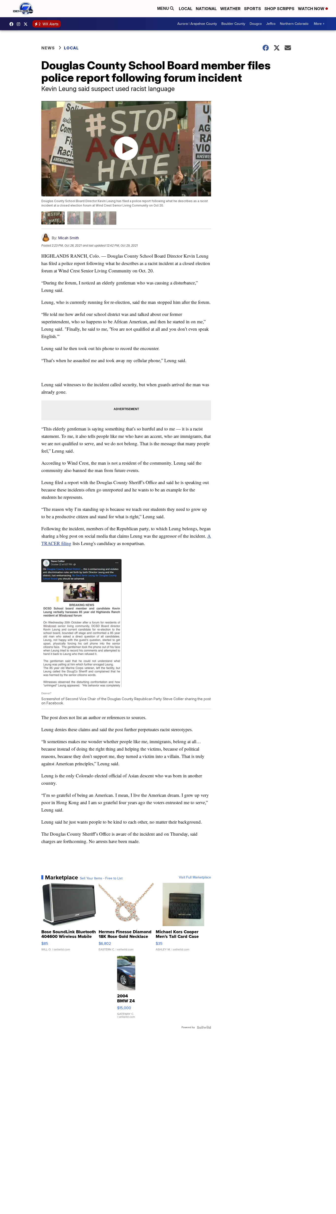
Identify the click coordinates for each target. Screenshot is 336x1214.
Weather (230, 8)
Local (185, 8)
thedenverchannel (20, 24)
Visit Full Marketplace (195, 877)
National (206, 8)
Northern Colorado (294, 23)
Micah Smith (68, 238)
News (48, 47)
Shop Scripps (279, 8)
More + (319, 23)
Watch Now (311, 8)
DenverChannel (27, 24)
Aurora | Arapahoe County (197, 23)
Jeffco (270, 23)
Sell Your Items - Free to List (101, 878)
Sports (252, 8)
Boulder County (233, 23)
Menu (163, 8)
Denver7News (12, 24)
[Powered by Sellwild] (204, 1027)
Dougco (256, 23)
